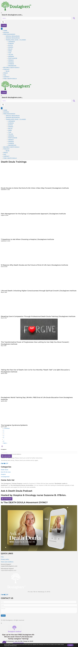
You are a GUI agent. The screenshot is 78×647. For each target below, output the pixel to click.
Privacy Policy (7, 645)
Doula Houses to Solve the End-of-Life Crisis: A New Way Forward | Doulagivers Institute (35, 188)
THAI (9, 52)
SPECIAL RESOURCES (13, 36)
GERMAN (11, 56)
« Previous (6, 428)
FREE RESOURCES (9, 34)
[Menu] (1, 29)
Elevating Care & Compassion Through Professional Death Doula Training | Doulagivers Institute (38, 316)
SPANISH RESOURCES (13, 38)
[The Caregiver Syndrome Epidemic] (39, 412)
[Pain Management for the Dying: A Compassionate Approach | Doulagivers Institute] (39, 200)
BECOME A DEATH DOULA (11, 67)
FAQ (4, 75)
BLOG (7, 71)
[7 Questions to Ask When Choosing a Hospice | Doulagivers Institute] (39, 226)
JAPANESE (11, 41)
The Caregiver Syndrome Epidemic (14, 425)
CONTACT (6, 76)
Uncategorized (5, 476)
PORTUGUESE (12, 58)
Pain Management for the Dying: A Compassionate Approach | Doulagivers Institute (33, 214)
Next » (5, 443)
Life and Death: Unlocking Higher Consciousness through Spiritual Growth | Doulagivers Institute (38, 291)
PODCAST (6, 69)
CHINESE (11, 63)
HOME (5, 30)
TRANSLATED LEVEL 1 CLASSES (16, 40)
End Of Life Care (6, 472)
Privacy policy (5, 559)
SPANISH (11, 62)
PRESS (5, 73)
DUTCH (10, 45)
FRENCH (11, 60)
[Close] (1, 13)
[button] (74, 18)
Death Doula (4, 469)
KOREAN (11, 43)
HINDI (10, 51)
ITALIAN (10, 54)
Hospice (3, 474)
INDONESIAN (12, 65)
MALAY (10, 49)
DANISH (10, 47)
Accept (70, 645)
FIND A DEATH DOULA (10, 78)
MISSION (6, 32)
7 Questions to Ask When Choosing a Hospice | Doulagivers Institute (27, 239)
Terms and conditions (7, 561)
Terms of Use (14, 645)
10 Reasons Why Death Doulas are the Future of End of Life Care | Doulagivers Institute (34, 265)
